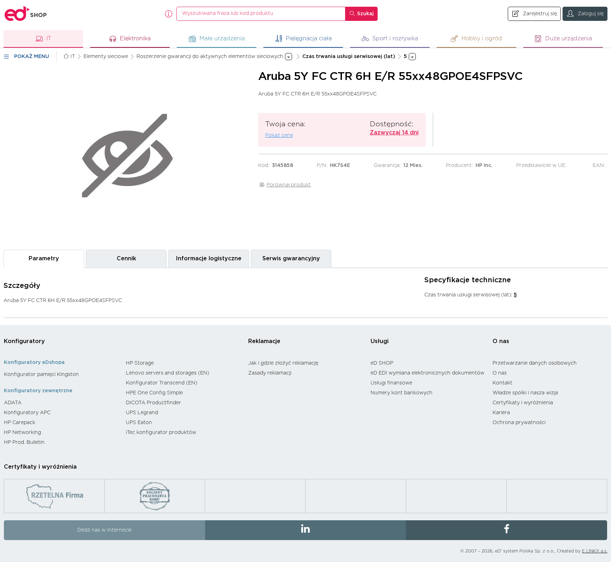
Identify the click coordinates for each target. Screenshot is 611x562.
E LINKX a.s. (594, 551)
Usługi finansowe (391, 383)
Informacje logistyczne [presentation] (209, 258)
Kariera (501, 412)
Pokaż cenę (279, 135)
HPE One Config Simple (154, 392)
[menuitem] (61, 375)
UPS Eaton (139, 422)
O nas (501, 341)
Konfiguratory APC (27, 412)
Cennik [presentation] (126, 258)
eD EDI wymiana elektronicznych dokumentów (427, 373)
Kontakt (502, 383)
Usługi (380, 341)
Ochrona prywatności (519, 422)
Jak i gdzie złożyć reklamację (283, 363)
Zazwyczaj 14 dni (394, 132)
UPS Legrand (142, 412)
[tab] (44, 259)
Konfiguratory (24, 341)
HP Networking (22, 432)
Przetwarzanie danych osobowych (535, 363)
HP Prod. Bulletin (24, 442)
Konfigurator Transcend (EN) (161, 383)
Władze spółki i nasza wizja (525, 392)
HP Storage (140, 363)
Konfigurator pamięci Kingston (41, 374)
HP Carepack (19, 422)
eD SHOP (382, 363)
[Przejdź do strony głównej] (26, 14)
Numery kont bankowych (401, 392)
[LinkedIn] (305, 530)
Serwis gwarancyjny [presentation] (291, 258)
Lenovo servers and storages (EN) (167, 373)
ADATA (13, 402)
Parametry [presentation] (44, 258)
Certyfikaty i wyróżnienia (523, 402)
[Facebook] (506, 530)
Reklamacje (264, 341)
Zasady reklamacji (269, 373)
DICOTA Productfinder (153, 402)
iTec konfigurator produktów (161, 432)
